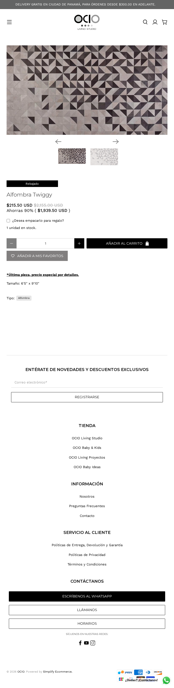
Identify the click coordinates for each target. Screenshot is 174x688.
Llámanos (87, 610)
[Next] (115, 141)
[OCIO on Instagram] (92, 644)
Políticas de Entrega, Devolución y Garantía (87, 545)
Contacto (87, 516)
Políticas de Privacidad (87, 555)
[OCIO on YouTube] (86, 644)
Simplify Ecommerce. (57, 671)
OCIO (20, 671)
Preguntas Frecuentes (87, 506)
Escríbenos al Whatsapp (87, 596)
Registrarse (87, 397)
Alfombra (23, 298)
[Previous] (58, 141)
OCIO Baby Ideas (87, 467)
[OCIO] (87, 22)
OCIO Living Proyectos (87, 457)
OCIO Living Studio (87, 438)
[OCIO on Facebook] (80, 644)
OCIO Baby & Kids (87, 448)
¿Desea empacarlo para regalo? (38, 221)
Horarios (87, 623)
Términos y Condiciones (87, 564)
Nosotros (87, 496)
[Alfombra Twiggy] (87, 90)
